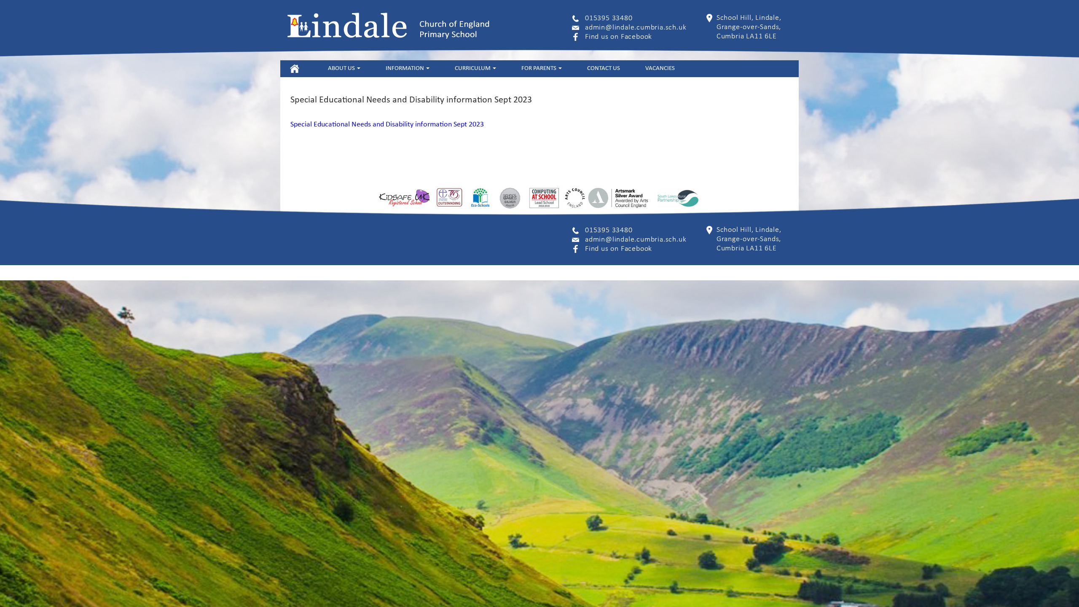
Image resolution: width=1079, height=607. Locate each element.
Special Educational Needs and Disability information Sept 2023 (387, 125)
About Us (342, 68)
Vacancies (660, 68)
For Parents (539, 68)
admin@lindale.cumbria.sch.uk (635, 28)
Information (405, 68)
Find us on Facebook (618, 37)
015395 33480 (609, 18)
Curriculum (473, 68)
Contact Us (603, 68)
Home (294, 68)
